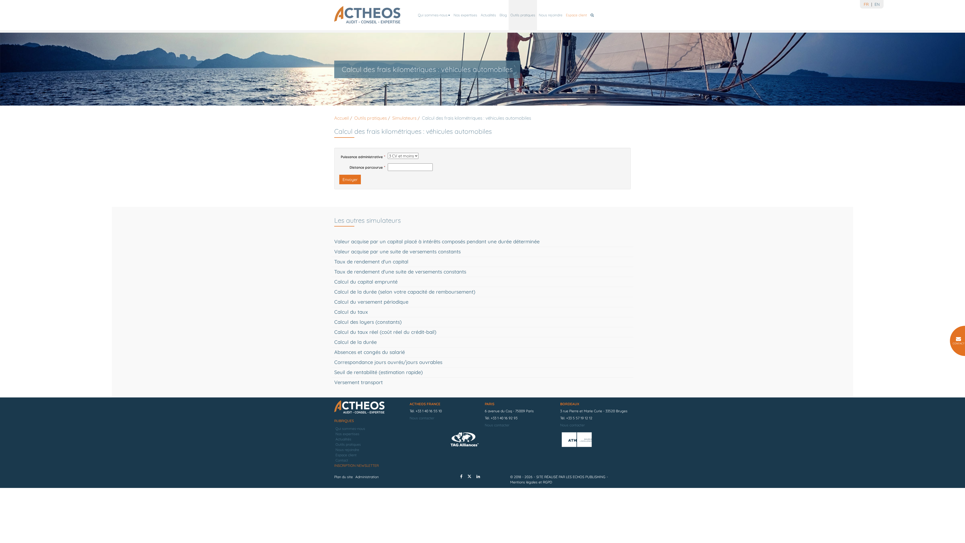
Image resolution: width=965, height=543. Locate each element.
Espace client (576, 15)
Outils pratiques (522, 15)
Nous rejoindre (550, 15)
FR (866, 4)
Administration (367, 477)
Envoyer (350, 179)
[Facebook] (461, 476)
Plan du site (343, 477)
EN (877, 4)
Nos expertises (465, 15)
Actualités (488, 15)
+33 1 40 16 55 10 (429, 411)
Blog (503, 15)
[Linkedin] (478, 476)
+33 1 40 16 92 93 (504, 418)
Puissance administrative (362, 157)
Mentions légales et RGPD (531, 482)
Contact (341, 460)
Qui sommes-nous (433, 15)
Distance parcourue (366, 167)
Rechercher (593, 15)
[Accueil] (369, 407)
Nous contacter (422, 418)
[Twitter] (469, 476)
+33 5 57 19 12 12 (579, 418)
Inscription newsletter (356, 465)
